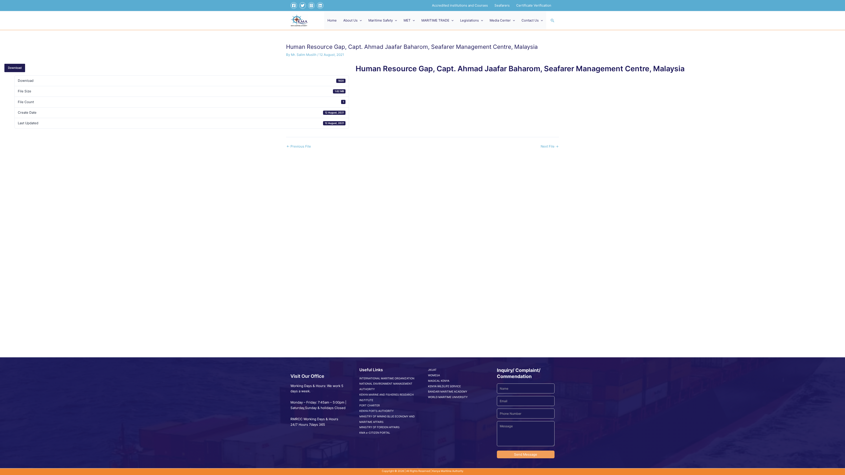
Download (15, 67)
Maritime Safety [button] (380, 20)
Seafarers (502, 5)
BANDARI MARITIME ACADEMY (447, 391)
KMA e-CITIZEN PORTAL (374, 432)
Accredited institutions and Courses (460, 5)
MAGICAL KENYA (438, 380)
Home (332, 20)
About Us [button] (350, 20)
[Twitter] (302, 5)
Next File (549, 146)
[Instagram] (311, 5)
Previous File (299, 146)
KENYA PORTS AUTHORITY (376, 411)
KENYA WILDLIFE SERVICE (444, 386)
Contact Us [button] (530, 20)
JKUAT (432, 369)
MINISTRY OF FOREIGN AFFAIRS (379, 427)
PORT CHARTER (369, 405)
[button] (360, 20)
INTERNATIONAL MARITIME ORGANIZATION (386, 378)
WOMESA (434, 375)
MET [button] (407, 20)
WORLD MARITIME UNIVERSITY (448, 397)
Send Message (525, 454)
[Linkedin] (320, 5)
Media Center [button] (500, 20)
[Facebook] (293, 5)
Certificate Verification (533, 5)
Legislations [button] (469, 20)
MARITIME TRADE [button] (435, 20)
